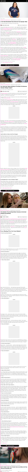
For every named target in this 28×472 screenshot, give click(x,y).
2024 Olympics (19, 31)
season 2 (25, 227)
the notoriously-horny (10, 99)
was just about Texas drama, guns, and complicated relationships (16, 218)
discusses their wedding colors (12, 43)
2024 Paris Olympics (4, 93)
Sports (4, 18)
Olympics (3, 62)
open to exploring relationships (17, 58)
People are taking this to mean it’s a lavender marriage (17, 426)
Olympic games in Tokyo (7, 97)
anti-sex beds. (18, 59)
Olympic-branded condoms (4, 55)
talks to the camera (13, 42)
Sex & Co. (9, 62)
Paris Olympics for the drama (8, 28)
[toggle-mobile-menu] (26, 1)
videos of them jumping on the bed (9, 121)
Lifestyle (4, 83)
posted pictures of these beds (14, 101)
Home (1, 18)
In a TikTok (7, 32)
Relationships (6, 62)
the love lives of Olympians (6, 29)
